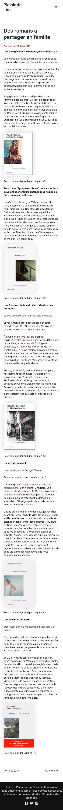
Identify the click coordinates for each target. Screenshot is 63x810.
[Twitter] (31, 803)
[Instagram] (36, 803)
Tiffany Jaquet (39, 202)
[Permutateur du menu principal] (56, 7)
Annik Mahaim (36, 58)
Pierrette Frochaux (41, 315)
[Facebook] (26, 803)
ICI (44, 181)
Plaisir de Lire (13, 7)
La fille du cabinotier (15, 315)
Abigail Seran (23, 484)
